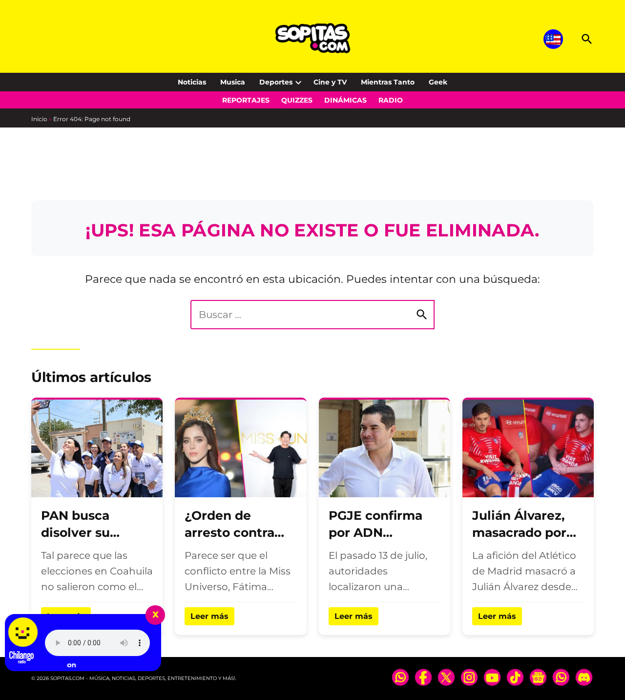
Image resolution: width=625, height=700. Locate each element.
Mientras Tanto (388, 82)
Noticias (192, 82)
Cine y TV (330, 82)
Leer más (209, 616)
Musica (232, 82)
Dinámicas (345, 100)
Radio (390, 100)
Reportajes (246, 100)
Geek (438, 82)
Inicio (39, 119)
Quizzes (296, 100)
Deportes (275, 82)
